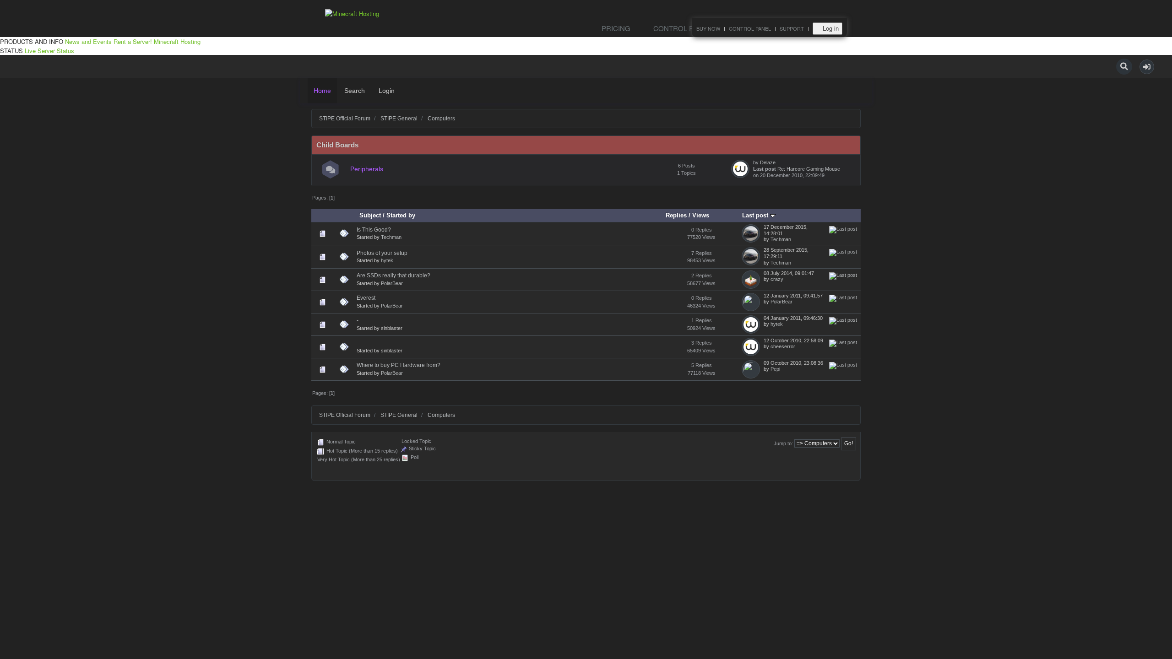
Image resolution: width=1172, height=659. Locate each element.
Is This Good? (374, 230)
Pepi (775, 369)
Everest (366, 298)
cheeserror (782, 346)
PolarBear (392, 283)
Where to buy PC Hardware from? (398, 365)
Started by (400, 215)
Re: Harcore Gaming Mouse (808, 169)
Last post (756, 215)
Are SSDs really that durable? (393, 275)
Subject (370, 215)
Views (700, 215)
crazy (776, 279)
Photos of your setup (382, 253)
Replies (676, 215)
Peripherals (366, 169)
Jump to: (783, 443)
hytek (387, 260)
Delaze (768, 162)
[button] (1147, 67)
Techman (391, 237)
